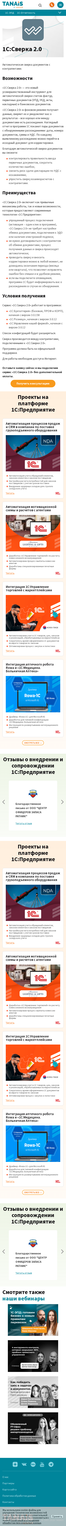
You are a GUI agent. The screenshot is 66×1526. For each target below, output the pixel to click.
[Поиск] (40, 5)
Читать (10, 493)
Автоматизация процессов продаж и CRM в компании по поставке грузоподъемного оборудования (33, 426)
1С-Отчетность (26, 12)
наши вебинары (23, 1298)
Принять (57, 1516)
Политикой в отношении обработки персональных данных (22, 1521)
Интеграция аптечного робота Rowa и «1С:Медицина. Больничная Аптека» (30, 667)
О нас (5, 1477)
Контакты (8, 1502)
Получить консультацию (33, 383)
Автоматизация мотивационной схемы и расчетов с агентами (31, 508)
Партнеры (8, 1483)
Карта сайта (9, 1489)
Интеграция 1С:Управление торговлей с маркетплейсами (29, 588)
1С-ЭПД (9, 12)
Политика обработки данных (19, 1495)
